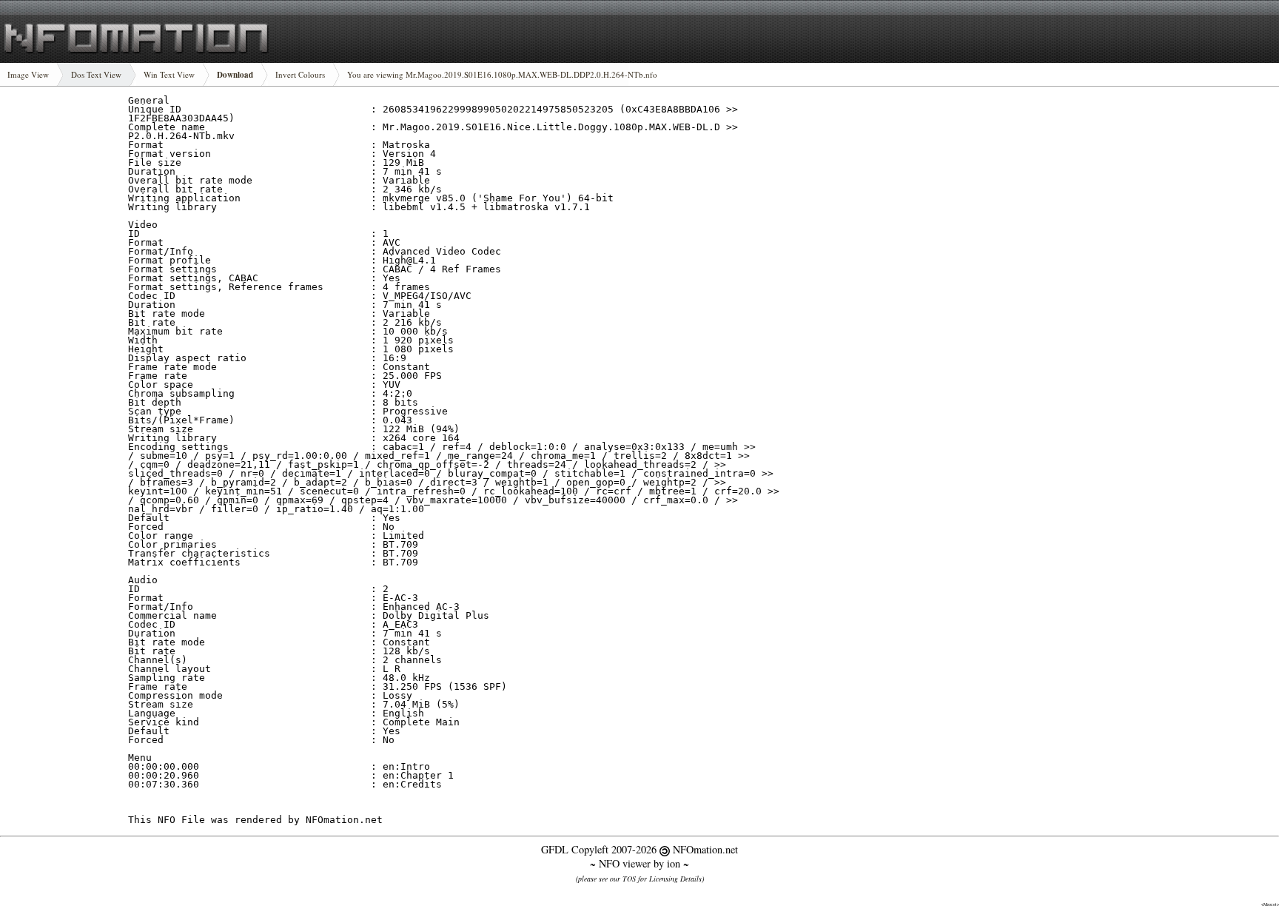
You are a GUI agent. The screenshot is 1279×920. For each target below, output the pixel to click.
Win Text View (169, 74)
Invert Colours (300, 74)
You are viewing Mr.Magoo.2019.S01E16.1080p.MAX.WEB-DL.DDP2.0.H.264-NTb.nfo (502, 74)
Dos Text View (96, 74)
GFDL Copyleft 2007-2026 (600, 849)
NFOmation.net (705, 849)
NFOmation (136, 39)
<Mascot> (1270, 904)
